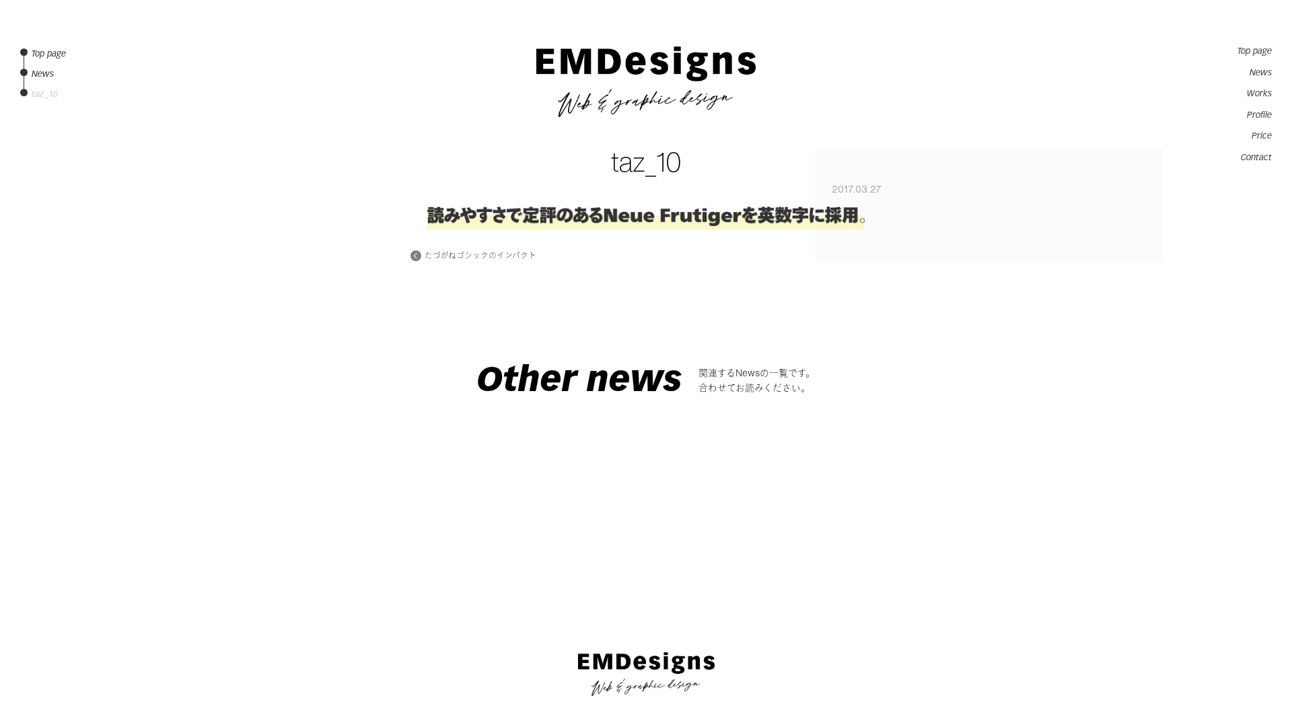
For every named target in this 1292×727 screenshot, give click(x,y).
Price (1262, 136)
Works (1259, 93)
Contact (1256, 157)
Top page (1254, 51)
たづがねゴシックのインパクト (480, 255)
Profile (1259, 115)
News (1261, 72)
